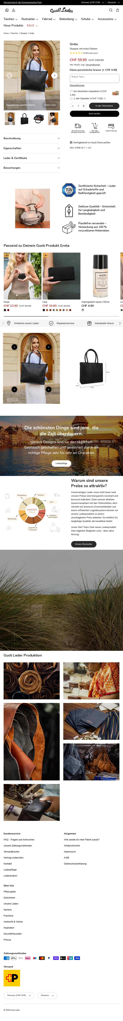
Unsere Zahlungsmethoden (18, 845)
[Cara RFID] (57, 310)
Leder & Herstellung (78, 633)
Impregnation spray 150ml (95, 302)
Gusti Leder (15, 1010)
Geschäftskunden (13, 933)
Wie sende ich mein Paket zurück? (82, 839)
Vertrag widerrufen (13, 857)
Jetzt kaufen (94, 113)
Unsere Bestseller (83, 544)
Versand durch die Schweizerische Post (23, 2)
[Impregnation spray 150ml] (100, 276)
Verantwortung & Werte (46, 633)
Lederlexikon (10, 875)
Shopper (23, 33)
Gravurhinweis (77, 85)
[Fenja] (23, 276)
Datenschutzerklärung (75, 863)
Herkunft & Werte (13, 921)
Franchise (8, 915)
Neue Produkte (13, 26)
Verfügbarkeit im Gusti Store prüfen (91, 142)
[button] (7, 10)
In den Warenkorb (104, 105)
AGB (66, 857)
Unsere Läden (11, 903)
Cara (44, 302)
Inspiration (9, 927)
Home (6, 33)
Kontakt (8, 863)
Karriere (8, 909)
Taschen (14, 33)
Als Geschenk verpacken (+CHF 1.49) (88, 93)
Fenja (6, 302)
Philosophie (10, 891)
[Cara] (61, 276)
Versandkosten (93, 64)
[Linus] (121, 310)
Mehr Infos (51, 105)
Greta (32, 33)
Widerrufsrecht (72, 845)
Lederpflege (61, 463)
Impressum (70, 851)
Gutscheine (9, 897)
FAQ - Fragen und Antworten (19, 839)
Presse (7, 939)
